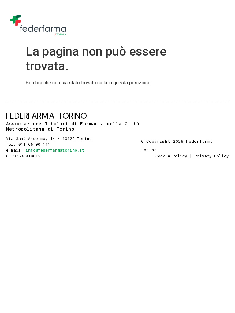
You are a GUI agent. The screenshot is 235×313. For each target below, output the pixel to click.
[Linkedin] (227, 135)
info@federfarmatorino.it (55, 150)
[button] (223, 25)
